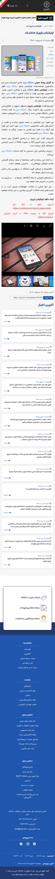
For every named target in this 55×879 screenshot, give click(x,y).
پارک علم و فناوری (27, 748)
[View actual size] (37, 226)
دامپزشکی (27, 686)
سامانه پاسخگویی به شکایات (27, 618)
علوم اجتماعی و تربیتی (28, 690)
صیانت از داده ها (27, 785)
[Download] (44, 226)
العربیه (12, 6)
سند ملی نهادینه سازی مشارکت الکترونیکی (27, 796)
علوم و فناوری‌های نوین (27, 700)
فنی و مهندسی (27, 663)
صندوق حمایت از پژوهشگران (27, 739)
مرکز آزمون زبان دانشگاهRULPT (27, 776)
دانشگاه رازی (28, 82)
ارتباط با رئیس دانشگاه (30, 597)
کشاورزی (27, 654)
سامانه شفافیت (27, 790)
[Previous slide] (6, 256)
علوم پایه (27, 649)
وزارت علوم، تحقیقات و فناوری (27, 725)
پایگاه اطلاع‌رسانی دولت (27, 734)
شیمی (27, 695)
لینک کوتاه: (48, 297)
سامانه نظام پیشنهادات (30, 607)
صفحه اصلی (48, 26)
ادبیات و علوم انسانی (27, 658)
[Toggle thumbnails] (31, 226)
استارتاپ (28, 780)
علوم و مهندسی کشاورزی (27, 704)
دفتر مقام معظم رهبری (27, 721)
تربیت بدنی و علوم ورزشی (27, 667)
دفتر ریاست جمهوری (27, 730)
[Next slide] (48, 256)
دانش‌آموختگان (27, 767)
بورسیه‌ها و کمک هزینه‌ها (27, 744)
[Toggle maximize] (50, 226)
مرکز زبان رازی (27, 771)
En (16, 6)
